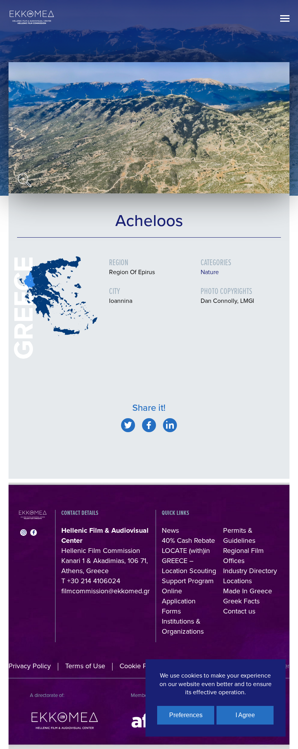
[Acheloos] (128, 425)
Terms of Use (85, 666)
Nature (210, 272)
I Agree (245, 715)
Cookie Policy (140, 666)
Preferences (186, 715)
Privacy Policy (30, 666)
